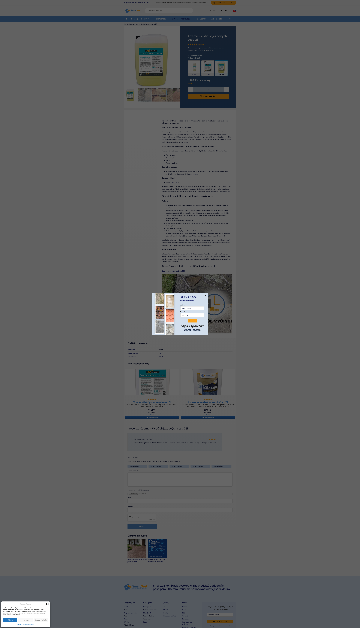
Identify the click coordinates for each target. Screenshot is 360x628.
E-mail (182, 312)
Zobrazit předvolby (41, 620)
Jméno (182, 305)
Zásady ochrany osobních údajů (25, 624)
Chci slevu (192, 320)
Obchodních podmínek (191, 329)
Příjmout (10, 620)
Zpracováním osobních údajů (192, 330)
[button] (47, 604)
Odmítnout (25, 620)
